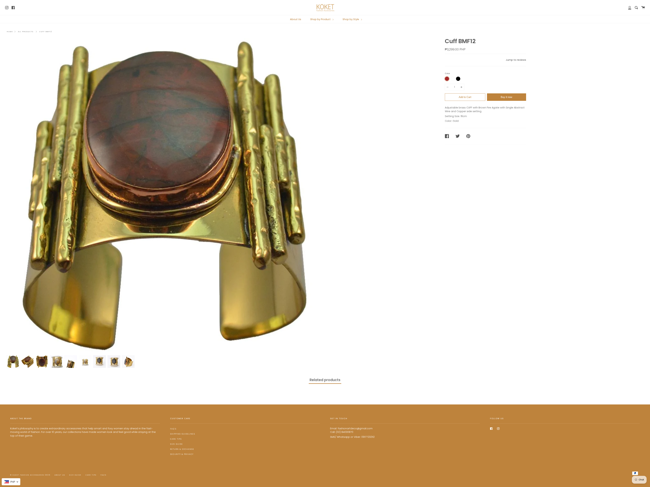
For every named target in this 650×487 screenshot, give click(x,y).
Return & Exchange (182, 449)
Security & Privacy (181, 454)
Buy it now (506, 97)
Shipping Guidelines (182, 434)
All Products (25, 31)
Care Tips (176, 439)
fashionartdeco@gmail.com (355, 428)
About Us (295, 19)
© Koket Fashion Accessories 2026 (30, 475)
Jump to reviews (516, 60)
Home (10, 31)
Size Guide (176, 444)
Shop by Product (320, 19)
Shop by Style (351, 19)
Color (447, 73)
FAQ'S (173, 429)
